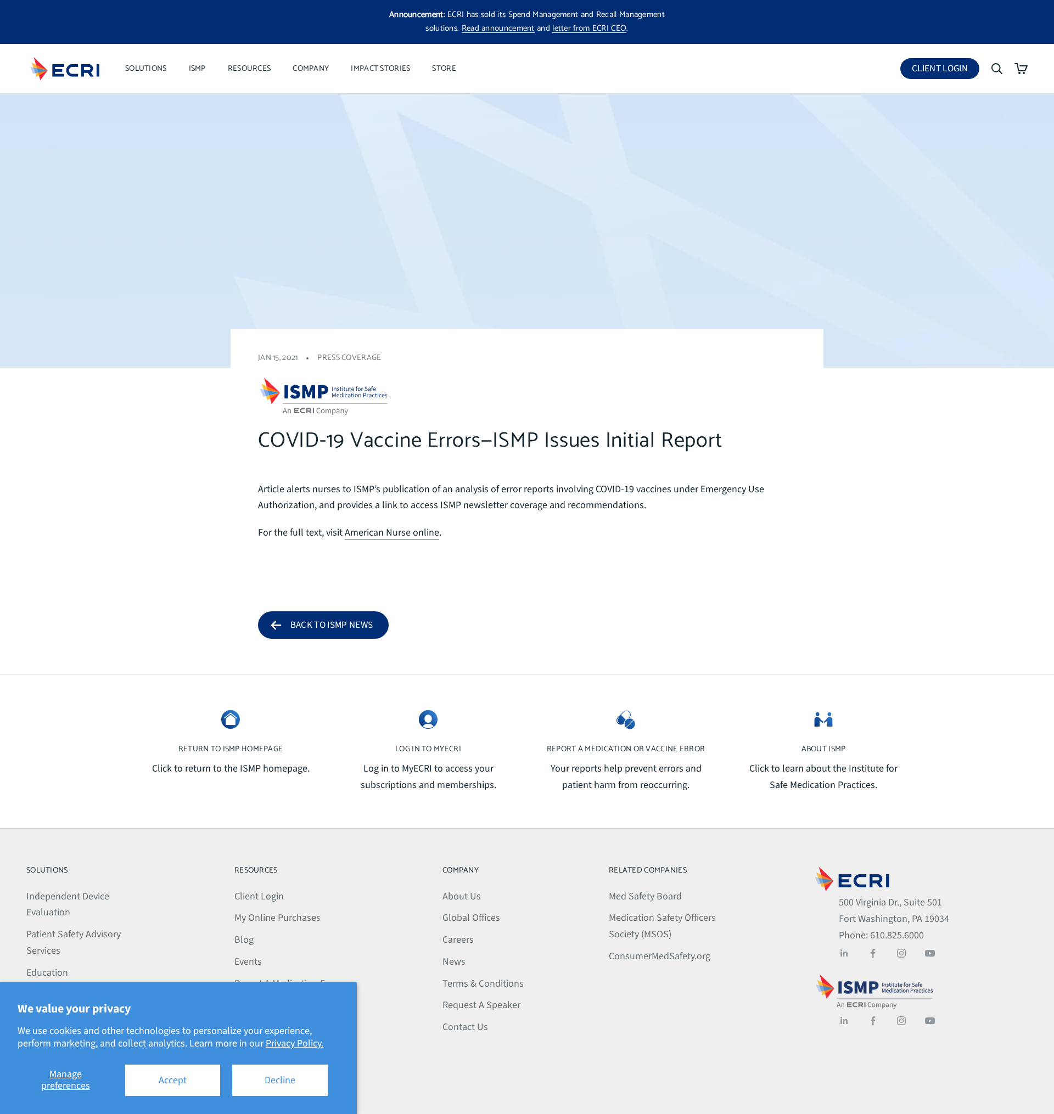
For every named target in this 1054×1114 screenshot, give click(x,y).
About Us (461, 896)
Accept (173, 1080)
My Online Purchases (277, 918)
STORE (444, 68)
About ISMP (823, 749)
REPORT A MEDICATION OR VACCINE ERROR (626, 749)
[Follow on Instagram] (901, 953)
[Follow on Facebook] (872, 953)
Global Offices (471, 918)
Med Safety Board (645, 896)
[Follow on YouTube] (929, 953)
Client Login (945, 70)
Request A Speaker (481, 1005)
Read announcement (498, 28)
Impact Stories (380, 68)
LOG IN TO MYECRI (428, 749)
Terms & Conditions (483, 984)
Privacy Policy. (294, 1043)
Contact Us (465, 1027)
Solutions (146, 68)
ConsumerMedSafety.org (659, 956)
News (454, 962)
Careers (458, 940)
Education (47, 973)
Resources (249, 68)
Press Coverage (349, 357)
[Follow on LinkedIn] (844, 953)
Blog (244, 940)
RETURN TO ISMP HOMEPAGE (230, 749)
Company (311, 68)
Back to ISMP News (331, 625)
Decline (280, 1080)
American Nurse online (392, 532)
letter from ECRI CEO (589, 28)
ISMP (197, 68)
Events (248, 962)
